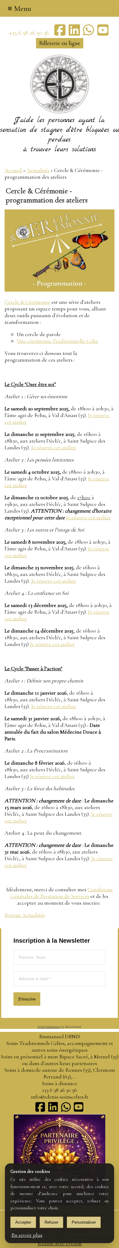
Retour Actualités (25, 915)
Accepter (23, 1222)
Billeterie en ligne (59, 43)
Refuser (51, 1222)
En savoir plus (26, 1235)
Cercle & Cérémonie (27, 302)
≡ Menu (19, 8)
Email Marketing (49, 1027)
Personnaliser (84, 1222)
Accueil (13, 170)
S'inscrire (27, 999)
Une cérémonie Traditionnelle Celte (57, 341)
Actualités (38, 170)
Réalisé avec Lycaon (60, 1243)
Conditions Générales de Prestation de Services (61, 892)
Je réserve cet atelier (53, 447)
